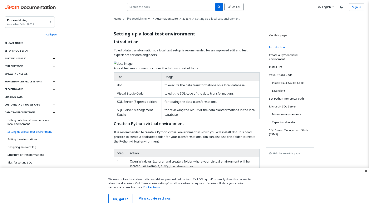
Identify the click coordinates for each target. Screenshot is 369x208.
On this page (278, 35)
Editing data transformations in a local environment (28, 122)
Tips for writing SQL (19, 162)
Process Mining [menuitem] (137, 18)
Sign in (356, 7)
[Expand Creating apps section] (54, 89)
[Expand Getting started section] (54, 58)
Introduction (126, 41)
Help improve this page (286, 153)
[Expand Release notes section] (54, 43)
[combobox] (172, 6)
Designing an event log (21, 147)
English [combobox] (324, 7)
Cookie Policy (151, 187)
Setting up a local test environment (217, 18)
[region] (184, 188)
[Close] (366, 171)
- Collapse (51, 34)
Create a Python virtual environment (149, 123)
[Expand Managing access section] (54, 74)
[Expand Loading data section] (54, 97)
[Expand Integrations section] (54, 66)
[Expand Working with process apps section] (54, 81)
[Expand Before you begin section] (54, 51)
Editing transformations (22, 139)
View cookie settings (155, 198)
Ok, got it (120, 199)
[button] (30, 132)
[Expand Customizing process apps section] (54, 105)
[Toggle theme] (341, 7)
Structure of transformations (25, 155)
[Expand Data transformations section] (54, 112)
